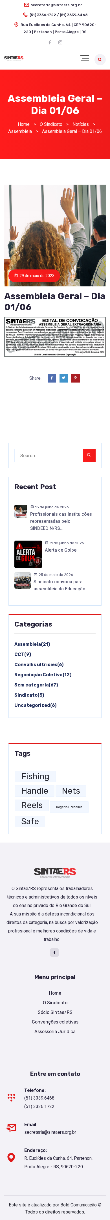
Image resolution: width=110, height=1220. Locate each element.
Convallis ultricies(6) (38, 664)
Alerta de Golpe (60, 550)
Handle (34, 791)
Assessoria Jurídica (55, 1031)
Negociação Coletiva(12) (42, 674)
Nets (71, 791)
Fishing (35, 776)
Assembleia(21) (32, 644)
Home (55, 993)
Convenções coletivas (55, 1022)
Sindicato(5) (29, 695)
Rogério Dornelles (69, 807)
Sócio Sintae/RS (55, 1012)
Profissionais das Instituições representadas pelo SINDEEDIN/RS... (61, 521)
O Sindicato (55, 1002)
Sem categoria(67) (36, 685)
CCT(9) (22, 654)
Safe (30, 821)
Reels (32, 805)
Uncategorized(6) (35, 705)
